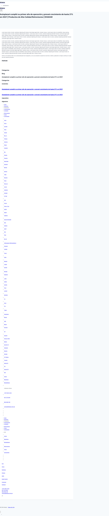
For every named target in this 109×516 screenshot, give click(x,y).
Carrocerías (6, 452)
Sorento (6, 164)
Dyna (5, 123)
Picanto (5, 158)
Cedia (5, 281)
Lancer (5, 291)
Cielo (5, 257)
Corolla (5, 126)
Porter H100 (7, 338)
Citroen (3, 473)
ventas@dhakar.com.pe (9, 406)
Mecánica (6, 379)
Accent (5, 335)
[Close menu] (0, 512)
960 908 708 (7, 402)
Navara (5, 177)
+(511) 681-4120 (8, 393)
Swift (5, 228)
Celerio (5, 225)
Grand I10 (6, 369)
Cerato (5, 155)
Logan (5, 264)
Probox (5, 138)
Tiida (5, 174)
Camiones (6, 314)
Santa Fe (6, 363)
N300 (5, 209)
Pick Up (6, 183)
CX (4, 331)
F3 (4, 299)
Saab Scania (5, 479)
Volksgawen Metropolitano (10, 243)
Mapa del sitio (11, 507)
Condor (5, 193)
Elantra (5, 351)
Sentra (5, 171)
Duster (5, 267)
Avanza (6, 142)
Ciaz (5, 235)
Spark (5, 212)
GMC (3, 476)
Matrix (5, 341)
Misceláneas (7, 382)
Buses (5, 317)
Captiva (6, 215)
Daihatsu (4, 469)
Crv (5, 306)
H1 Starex (6, 357)
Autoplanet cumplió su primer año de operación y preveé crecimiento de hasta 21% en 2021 (32, 89)
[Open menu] (1, 10)
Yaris (5, 120)
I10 (4, 366)
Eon (5, 372)
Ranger (5, 271)
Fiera (5, 180)
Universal (4, 482)
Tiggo (5, 310)
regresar (4, 484)
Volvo (3, 466)
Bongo (5, 167)
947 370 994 (7, 397)
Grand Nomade (7, 219)
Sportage (6, 161)
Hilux (5, 129)
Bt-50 (5, 239)
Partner (5, 327)
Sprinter (6, 295)
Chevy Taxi (6, 206)
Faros (5, 449)
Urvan (5, 187)
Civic (5, 303)
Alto (5, 222)
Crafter (5, 249)
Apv (5, 232)
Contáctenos (6, 5)
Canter (5, 284)
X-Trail (5, 196)
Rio (5, 152)
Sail (5, 200)
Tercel (5, 132)
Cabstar (6, 190)
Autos (5, 376)
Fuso (5, 287)
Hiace (5, 145)
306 (5, 321)
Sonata (5, 354)
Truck (5, 253)
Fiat (3, 463)
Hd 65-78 (6, 344)
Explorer (6, 274)
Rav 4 (5, 135)
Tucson (5, 360)
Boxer (5, 324)
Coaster (6, 148)
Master (5, 261)
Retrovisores (7, 446)
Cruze (5, 203)
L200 (5, 278)
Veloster (6, 347)
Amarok (6, 246)
